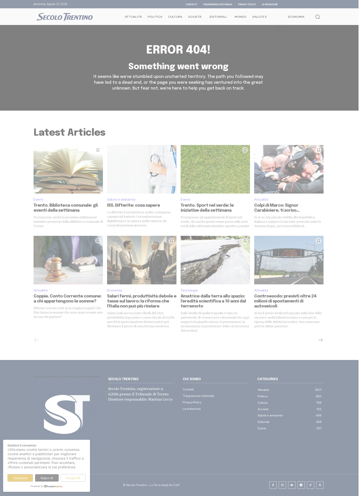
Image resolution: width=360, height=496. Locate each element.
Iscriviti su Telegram (180, 59)
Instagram (196, 69)
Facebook (183, 69)
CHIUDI (282, 26)
